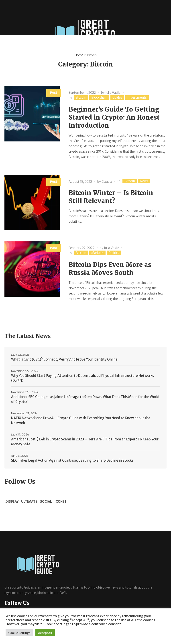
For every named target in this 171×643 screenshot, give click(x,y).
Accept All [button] (45, 633)
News (144, 181)
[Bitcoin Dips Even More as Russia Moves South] (32, 269)
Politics (114, 253)
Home (79, 55)
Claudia (107, 182)
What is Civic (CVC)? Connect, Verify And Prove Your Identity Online (64, 359)
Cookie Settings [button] (19, 633)
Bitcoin (81, 97)
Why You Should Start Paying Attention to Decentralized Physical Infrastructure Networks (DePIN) (82, 378)
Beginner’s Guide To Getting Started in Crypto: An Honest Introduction (114, 117)
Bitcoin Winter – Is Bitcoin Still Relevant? (111, 197)
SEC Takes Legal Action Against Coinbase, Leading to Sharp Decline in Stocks (72, 460)
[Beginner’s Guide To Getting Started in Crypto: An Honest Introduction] (32, 113)
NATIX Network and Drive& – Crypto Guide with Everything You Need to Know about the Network (80, 420)
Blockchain (99, 97)
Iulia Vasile (112, 93)
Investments (137, 97)
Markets (97, 253)
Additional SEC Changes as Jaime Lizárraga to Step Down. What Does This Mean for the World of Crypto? (85, 399)
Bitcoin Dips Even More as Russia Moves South (110, 269)
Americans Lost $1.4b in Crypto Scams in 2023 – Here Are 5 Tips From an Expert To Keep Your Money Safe (85, 441)
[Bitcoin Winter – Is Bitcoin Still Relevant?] (32, 202)
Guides (117, 97)
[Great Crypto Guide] (85, 34)
